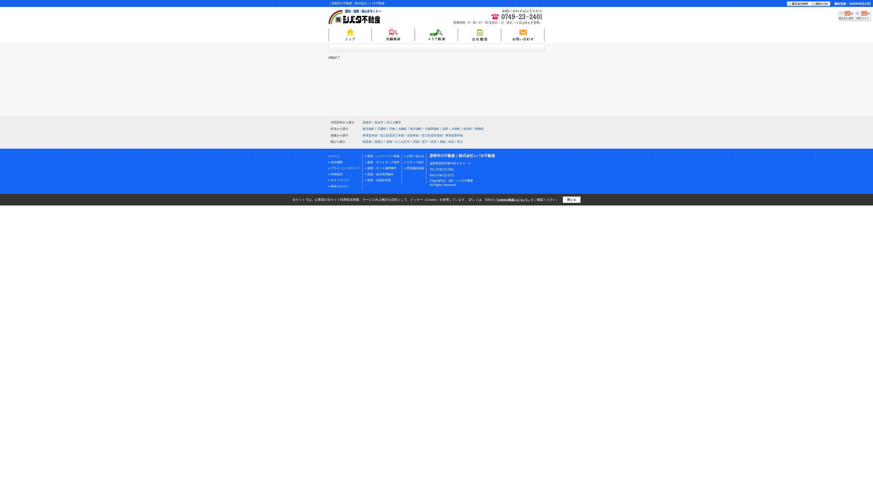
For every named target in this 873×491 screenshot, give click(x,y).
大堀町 (455, 128)
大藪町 (402, 128)
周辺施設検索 (415, 168)
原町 (445, 128)
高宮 (433, 141)
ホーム (335, 156)
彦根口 (378, 141)
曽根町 (479, 128)
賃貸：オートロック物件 (383, 162)
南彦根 (367, 141)
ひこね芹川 (402, 141)
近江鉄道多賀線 (432, 135)
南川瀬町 (416, 128)
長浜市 (378, 122)
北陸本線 (413, 135)
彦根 (389, 141)
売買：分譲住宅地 (379, 180)
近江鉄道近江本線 (392, 135)
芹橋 (392, 128)
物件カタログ (340, 186)
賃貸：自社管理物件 (380, 174)
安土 (460, 141)
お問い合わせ (415, 156)
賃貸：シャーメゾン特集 (383, 156)
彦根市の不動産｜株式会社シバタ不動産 (462, 156)
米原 (451, 141)
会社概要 (337, 162)
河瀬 (416, 141)
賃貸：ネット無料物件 (382, 168)
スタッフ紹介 (415, 162)
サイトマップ (340, 180)
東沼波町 (368, 128)
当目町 (467, 128)
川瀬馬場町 (432, 128)
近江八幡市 (393, 122)
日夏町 (381, 128)
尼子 (425, 141)
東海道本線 (370, 135)
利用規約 (337, 174)
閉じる (571, 199)
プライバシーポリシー (345, 168)
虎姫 (442, 141)
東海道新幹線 (454, 135)
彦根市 (367, 122)
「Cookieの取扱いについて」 (512, 199)
